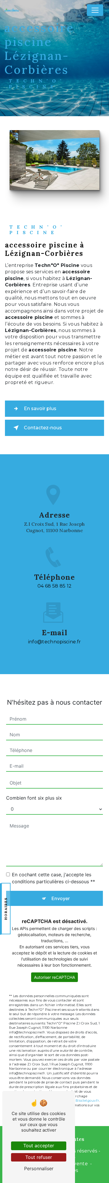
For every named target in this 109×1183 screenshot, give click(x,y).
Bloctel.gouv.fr (87, 1100)
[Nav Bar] (95, 10)
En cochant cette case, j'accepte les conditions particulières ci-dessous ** (53, 878)
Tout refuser (38, 1157)
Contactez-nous (43, 427)
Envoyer (60, 898)
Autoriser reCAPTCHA (54, 977)
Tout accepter (38, 1145)
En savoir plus (40, 408)
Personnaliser (38, 1168)
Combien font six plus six (34, 798)
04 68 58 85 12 (54, 586)
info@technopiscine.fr (54, 642)
